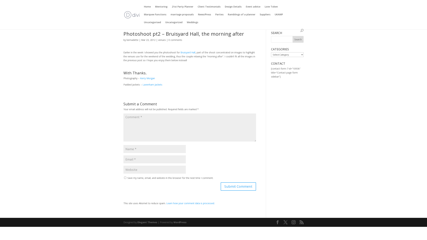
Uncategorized (173, 22)
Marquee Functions (155, 14)
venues (162, 40)
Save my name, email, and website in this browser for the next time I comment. (170, 178)
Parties (219, 14)
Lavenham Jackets (152, 84)
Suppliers (265, 14)
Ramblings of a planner (241, 14)
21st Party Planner (182, 7)
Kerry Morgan (147, 78)
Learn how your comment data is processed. (190, 203)
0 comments (175, 40)
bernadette (132, 40)
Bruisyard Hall (187, 52)
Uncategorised (152, 22)
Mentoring (161, 7)
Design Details (233, 7)
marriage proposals (182, 14)
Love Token (271, 7)
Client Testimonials (209, 7)
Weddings (192, 22)
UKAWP (279, 14)
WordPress (179, 222)
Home (147, 7)
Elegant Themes (147, 222)
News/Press (204, 14)
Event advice (253, 7)
